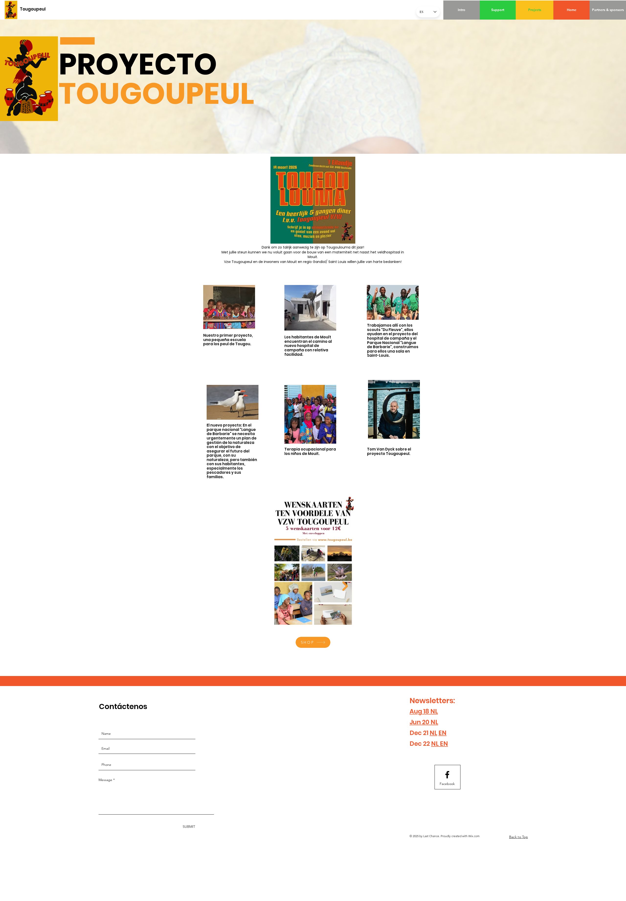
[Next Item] (345, 586)
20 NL (429, 722)
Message (105, 780)
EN (442, 733)
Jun (415, 722)
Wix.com (474, 836)
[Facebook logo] (447, 775)
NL (433, 733)
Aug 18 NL (424, 711)
